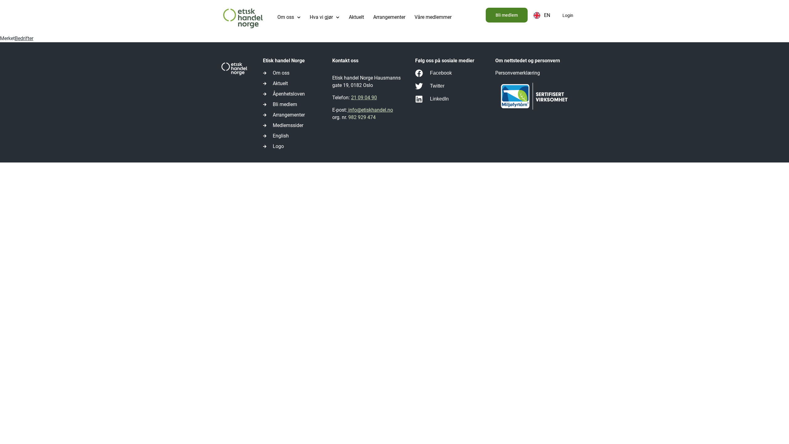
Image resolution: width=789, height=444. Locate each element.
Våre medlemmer (433, 17)
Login (567, 15)
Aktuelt (356, 17)
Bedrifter (24, 38)
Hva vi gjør (321, 17)
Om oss (285, 17)
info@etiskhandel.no (370, 110)
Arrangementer (389, 17)
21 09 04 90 (364, 98)
